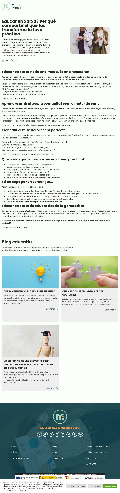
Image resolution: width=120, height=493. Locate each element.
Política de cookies (96, 452)
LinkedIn (25, 227)
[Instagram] (51, 434)
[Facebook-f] (74, 434)
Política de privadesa (97, 446)
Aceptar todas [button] (110, 486)
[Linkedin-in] (80, 434)
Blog (54, 452)
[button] (115, 6)
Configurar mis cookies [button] (76, 486)
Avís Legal (91, 458)
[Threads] (57, 434)
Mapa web (90, 464)
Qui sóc (14, 446)
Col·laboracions (19, 458)
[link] (12, 6)
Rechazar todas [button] (95, 486)
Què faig (15, 452)
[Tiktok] (45, 434)
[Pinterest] (63, 434)
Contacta (57, 458)
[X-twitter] (39, 434)
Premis (55, 446)
